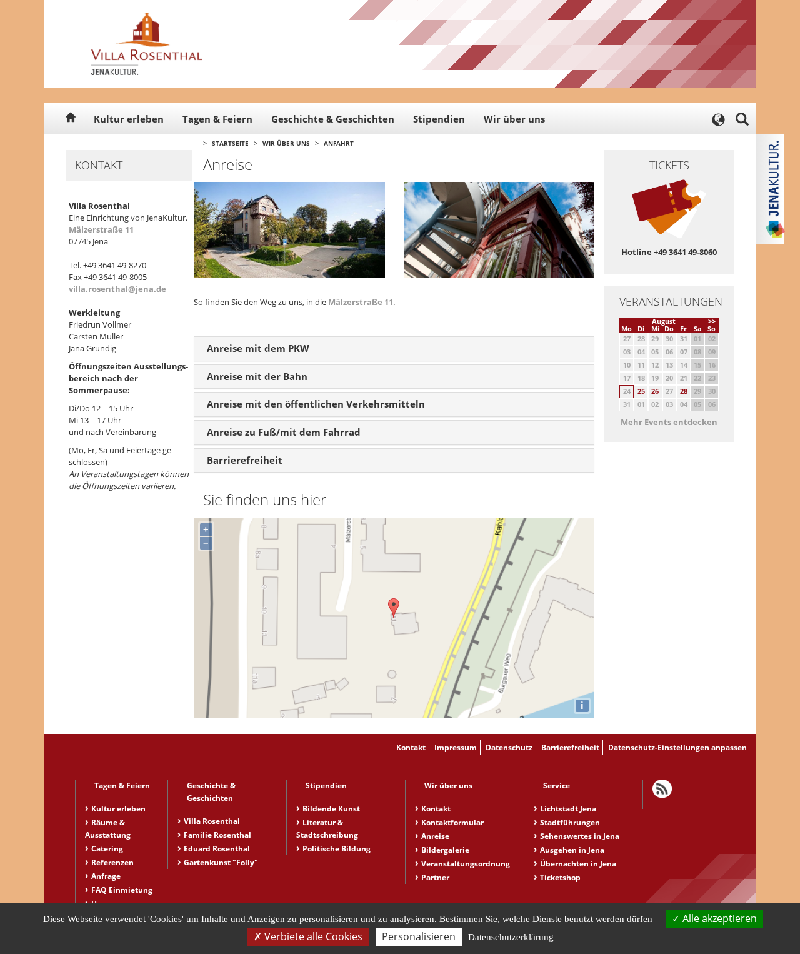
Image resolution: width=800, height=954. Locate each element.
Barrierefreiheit (570, 747)
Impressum (455, 747)
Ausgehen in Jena (572, 850)
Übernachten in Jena (578, 863)
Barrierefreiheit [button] (244, 460)
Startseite (230, 143)
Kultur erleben (129, 119)
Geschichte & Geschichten (332, 119)
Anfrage (106, 876)
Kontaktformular (452, 822)
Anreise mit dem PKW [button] (258, 348)
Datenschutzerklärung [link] (511, 937)
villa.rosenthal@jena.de (117, 288)
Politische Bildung (336, 848)
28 (684, 391)
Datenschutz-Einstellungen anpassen (677, 747)
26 (655, 391)
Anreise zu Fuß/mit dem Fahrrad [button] (284, 432)
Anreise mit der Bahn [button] (257, 376)
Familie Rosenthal (217, 835)
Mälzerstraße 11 (101, 229)
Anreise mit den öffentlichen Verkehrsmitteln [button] (316, 404)
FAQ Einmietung (121, 890)
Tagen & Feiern (217, 119)
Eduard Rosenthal (217, 848)
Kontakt (411, 747)
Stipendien (439, 119)
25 (641, 391)
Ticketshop (560, 877)
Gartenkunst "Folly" (221, 862)
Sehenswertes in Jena (579, 836)
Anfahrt (339, 143)
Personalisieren (419, 936)
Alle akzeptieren (718, 918)
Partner (435, 877)
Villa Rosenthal (212, 821)
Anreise (435, 836)
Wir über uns (514, 119)
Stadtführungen (570, 822)
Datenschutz (509, 747)
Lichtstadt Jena (568, 808)
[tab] (394, 349)
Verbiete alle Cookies (312, 936)
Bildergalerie (445, 850)
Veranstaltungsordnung (465, 863)
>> (712, 321)
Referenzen (112, 862)
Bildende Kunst (331, 808)
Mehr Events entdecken (669, 422)
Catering (107, 848)
